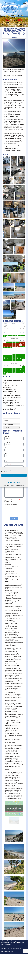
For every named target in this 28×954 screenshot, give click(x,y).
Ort (5, 459)
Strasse (6, 448)
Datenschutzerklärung (15, 485)
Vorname (7, 436)
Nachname (8, 442)
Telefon (7, 464)
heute (13, 323)
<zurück (5, 323)
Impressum (22, 485)
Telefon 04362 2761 (14, 20)
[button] (25, 3)
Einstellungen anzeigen (14, 482)
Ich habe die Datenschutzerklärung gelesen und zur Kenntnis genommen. (13, 503)
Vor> (23, 323)
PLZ (5, 453)
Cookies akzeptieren (14, 475)
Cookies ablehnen (14, 478)
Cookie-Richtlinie (7, 485)
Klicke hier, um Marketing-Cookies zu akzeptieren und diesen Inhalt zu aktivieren (14, 807)
